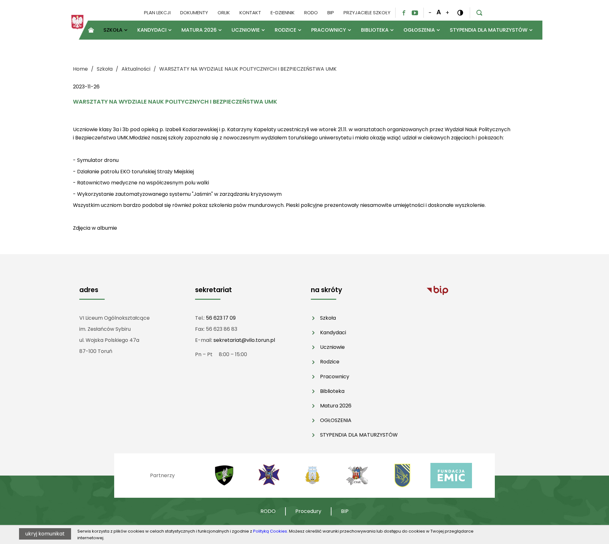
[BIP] (437, 290)
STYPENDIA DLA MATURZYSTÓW (359, 434)
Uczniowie (332, 347)
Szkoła (328, 318)
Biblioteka (332, 391)
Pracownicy (334, 376)
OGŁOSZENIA (335, 420)
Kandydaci (333, 332)
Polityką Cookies (270, 531)
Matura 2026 (335, 405)
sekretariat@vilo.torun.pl (244, 340)
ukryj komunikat (45, 533)
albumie (107, 228)
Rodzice (329, 361)
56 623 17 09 (221, 318)
